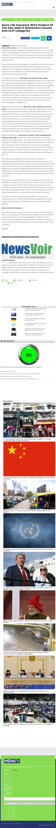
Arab (21, 19)
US (6, 19)
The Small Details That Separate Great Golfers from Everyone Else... (16, 376)
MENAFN (5, 46)
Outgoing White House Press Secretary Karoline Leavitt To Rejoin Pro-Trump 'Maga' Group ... (27, 588)
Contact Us (7, 782)
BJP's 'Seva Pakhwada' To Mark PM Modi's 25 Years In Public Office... (28, 621)
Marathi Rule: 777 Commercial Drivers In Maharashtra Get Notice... (27, 511)
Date (4, 37)
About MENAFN (8, 787)
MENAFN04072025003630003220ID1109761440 (20, 237)
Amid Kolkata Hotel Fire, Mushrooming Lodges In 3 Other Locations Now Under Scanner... (27, 439)
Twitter (12, 809)
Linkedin (12, 816)
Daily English (8, 793)
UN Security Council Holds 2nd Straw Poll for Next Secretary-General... (28, 550)
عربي (24, 2)
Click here (15, 770)
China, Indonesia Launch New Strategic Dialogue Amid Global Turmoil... (29, 478)
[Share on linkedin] (49, 38)
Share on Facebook (25, 38)
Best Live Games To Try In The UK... (8, 371)
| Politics (41, 19)
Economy (50, 19)
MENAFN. (12, 823)
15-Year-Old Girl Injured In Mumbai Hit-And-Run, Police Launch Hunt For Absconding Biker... (26, 653)
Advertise (6, 784)
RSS (11, 818)
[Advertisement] (28, 13)
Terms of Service (8, 778)
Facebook (13, 807)
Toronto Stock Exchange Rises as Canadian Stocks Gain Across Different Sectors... (19, 378)
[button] (28, 2)
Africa (33, 19)
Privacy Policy (7, 780)
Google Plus (13, 811)
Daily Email (13, 814)
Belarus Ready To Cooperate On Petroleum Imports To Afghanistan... (26, 692)
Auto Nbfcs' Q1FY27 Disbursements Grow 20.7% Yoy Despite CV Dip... (28, 725)
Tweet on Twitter (35, 38)
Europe (14, 19)
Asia (27, 19)
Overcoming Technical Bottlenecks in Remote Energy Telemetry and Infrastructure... (20, 373)
